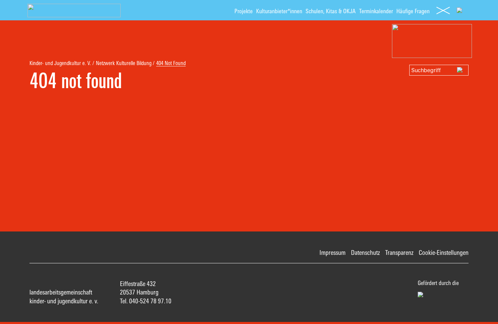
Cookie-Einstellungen (444, 252)
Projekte (243, 11)
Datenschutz (365, 252)
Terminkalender (376, 11)
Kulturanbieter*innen (279, 11)
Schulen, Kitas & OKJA (331, 11)
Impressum (332, 252)
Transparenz (399, 252)
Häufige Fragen (413, 11)
